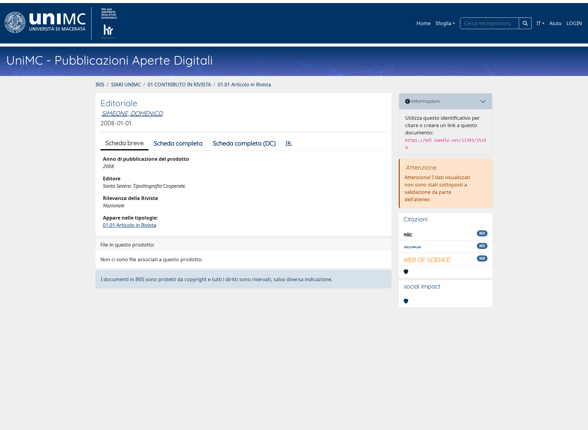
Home (424, 23)
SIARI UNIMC (126, 84)
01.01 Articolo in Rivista (244, 84)
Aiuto (555, 23)
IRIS (100, 84)
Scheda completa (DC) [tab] (244, 143)
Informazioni (424, 101)
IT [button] (539, 23)
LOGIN (574, 23)
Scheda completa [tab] (178, 143)
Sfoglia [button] (443, 23)
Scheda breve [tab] (124, 143)
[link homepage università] (109, 23)
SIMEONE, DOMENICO (132, 113)
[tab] (289, 143)
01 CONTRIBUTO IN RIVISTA (179, 84)
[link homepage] (48, 23)
